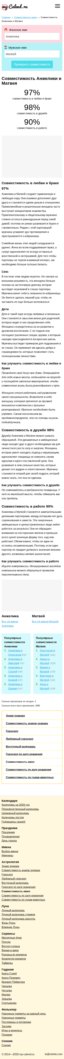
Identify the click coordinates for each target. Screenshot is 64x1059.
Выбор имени (10, 851)
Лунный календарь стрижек (18, 914)
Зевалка (7, 998)
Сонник (6, 1045)
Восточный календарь (21, 746)
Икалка (6, 994)
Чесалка (7, 990)
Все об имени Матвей (45, 621)
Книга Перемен (11, 977)
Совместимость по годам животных (30, 777)
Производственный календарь (20, 809)
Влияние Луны (11, 927)
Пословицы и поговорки (16, 1022)
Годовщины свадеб (13, 821)
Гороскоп (12, 731)
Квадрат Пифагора (13, 982)
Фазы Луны (8, 923)
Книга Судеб (9, 973)
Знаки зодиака (15, 715)
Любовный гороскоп (19, 738)
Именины (7, 855)
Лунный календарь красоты (18, 918)
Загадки (6, 1026)
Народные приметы (14, 1017)
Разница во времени (14, 954)
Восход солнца (11, 946)
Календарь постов (13, 817)
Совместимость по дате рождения (28, 769)
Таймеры (7, 963)
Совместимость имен (20, 761)
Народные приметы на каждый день (24, 1013)
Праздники (8, 832)
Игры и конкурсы (12, 1030)
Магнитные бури (12, 937)
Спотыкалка (9, 1003)
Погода (6, 942)
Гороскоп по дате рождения (24, 754)
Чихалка (7, 986)
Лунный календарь (13, 910)
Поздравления (11, 836)
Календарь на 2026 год (16, 804)
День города (9, 840)
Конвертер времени (14, 958)
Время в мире (10, 950)
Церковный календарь (15, 813)
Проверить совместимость (32, 64)
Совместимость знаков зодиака (27, 723)
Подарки (7, 1034)
